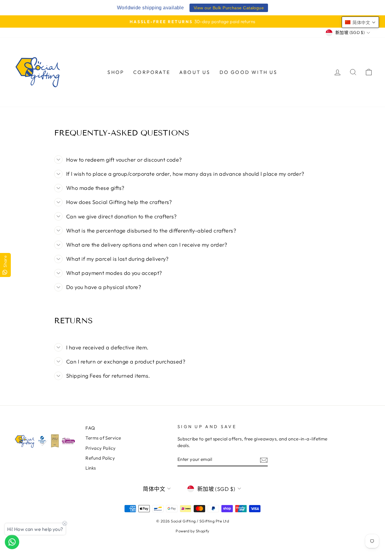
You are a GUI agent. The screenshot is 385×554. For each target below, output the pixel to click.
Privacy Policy (100, 448)
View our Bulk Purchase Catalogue (229, 7)
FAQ (90, 428)
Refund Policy (100, 458)
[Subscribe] (264, 460)
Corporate (151, 72)
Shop (115, 72)
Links (90, 468)
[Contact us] (12, 542)
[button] (360, 22)
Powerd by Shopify (192, 530)
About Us (195, 72)
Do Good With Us (249, 72)
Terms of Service (103, 438)
